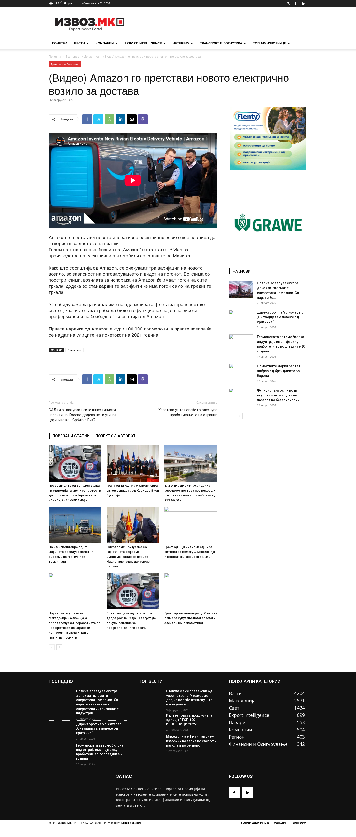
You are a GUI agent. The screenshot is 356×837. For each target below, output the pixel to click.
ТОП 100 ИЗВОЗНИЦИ (269, 43)
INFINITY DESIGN (131, 823)
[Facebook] (295, 3)
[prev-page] (52, 647)
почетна (59, 43)
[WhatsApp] (109, 119)
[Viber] (143, 119)
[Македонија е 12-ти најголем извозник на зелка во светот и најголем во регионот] (150, 743)
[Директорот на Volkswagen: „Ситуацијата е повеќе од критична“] (241, 318)
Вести (79, 43)
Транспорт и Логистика (221, 43)
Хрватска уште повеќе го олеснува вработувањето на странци (187, 412)
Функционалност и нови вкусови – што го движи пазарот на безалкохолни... (279, 395)
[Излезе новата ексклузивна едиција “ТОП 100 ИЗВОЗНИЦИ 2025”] (150, 722)
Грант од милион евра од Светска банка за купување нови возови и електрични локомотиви (190, 618)
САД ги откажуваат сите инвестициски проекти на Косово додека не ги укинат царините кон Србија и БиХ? (83, 415)
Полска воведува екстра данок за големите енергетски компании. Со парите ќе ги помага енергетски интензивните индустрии (97, 702)
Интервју (181, 43)
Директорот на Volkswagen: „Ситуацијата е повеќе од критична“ (280, 317)
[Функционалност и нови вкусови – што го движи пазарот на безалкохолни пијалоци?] (241, 396)
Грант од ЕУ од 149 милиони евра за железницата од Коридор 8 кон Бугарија (133, 490)
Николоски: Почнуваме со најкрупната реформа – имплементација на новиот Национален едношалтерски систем (129, 556)
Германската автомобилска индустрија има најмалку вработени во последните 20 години (100, 752)
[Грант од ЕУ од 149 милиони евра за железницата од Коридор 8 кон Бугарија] (133, 463)
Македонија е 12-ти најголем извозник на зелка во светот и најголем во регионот (191, 740)
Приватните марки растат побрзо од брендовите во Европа (278, 371)
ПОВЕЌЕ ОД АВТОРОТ (115, 436)
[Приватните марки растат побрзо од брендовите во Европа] (241, 372)
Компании (105, 43)
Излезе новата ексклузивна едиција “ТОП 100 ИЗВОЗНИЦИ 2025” (189, 719)
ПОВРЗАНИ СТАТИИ (71, 436)
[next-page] (59, 647)
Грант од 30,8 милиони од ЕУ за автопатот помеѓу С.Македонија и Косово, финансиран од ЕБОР (189, 551)
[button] (288, 3)
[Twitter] (98, 119)
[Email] (132, 119)
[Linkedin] (303, 3)
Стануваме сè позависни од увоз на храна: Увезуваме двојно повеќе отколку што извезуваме (189, 697)
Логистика (74, 350)
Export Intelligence (143, 43)
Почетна (55, 56)
